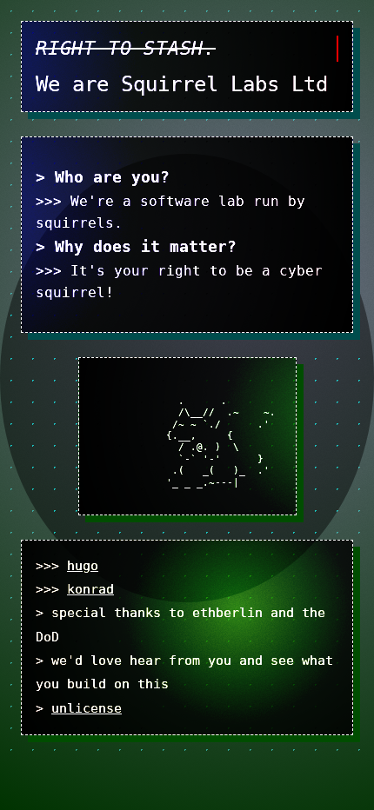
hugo (82, 566)
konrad (90, 589)
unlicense (86, 708)
